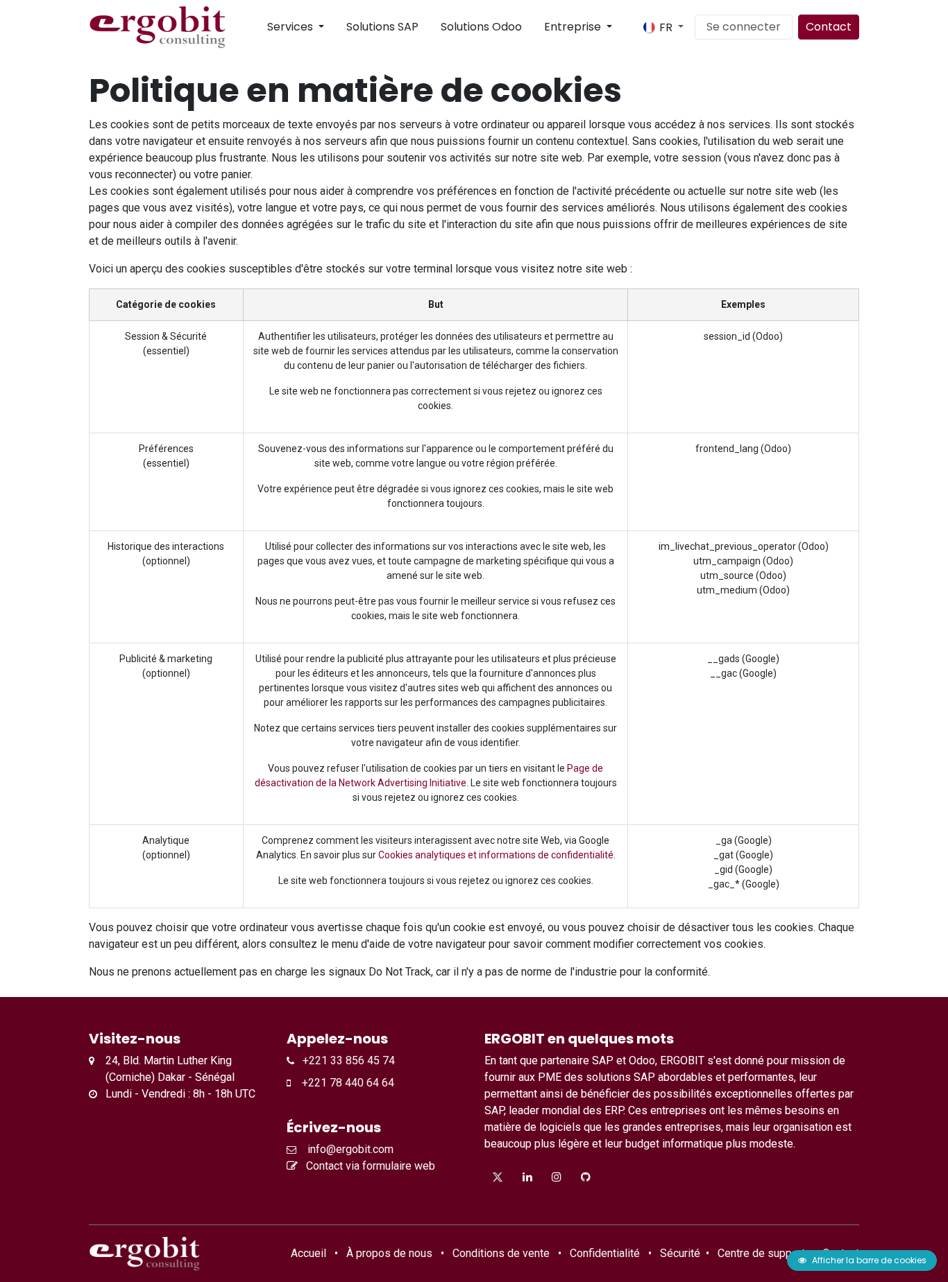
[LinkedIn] (527, 1177)
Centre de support (761, 1253)
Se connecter (743, 27)
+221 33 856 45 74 (344, 1060)
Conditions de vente (501, 1253)
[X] (497, 1177)
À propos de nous (389, 1253)
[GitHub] (586, 1177)
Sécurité (680, 1253)
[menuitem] (256, 27)
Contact (829, 27)
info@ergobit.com (347, 1149)
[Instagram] (556, 1177)
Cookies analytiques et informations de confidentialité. (497, 854)
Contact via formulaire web (369, 1165)
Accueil (308, 1253)
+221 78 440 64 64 (342, 1082)
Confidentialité (605, 1253)
